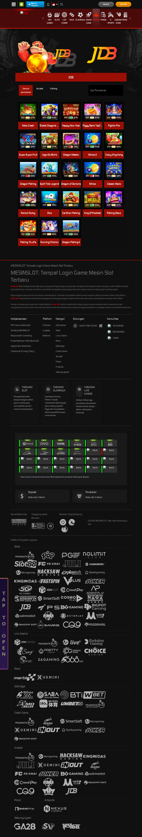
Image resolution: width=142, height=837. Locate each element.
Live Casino (64, 21)
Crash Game (89, 21)
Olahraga (80, 20)
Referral (46, 335)
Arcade (96, 20)
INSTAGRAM (118, 331)
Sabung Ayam (118, 21)
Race (72, 20)
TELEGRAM (118, 325)
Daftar (123, 4)
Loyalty (46, 330)
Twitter (116, 337)
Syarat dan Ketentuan (21, 346)
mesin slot (56, 304)
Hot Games (50, 21)
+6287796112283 (88, 325)
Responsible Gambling (21, 335)
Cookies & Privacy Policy (22, 351)
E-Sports (111, 21)
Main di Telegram (34, 4)
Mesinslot (14, 286)
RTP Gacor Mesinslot (20, 325)
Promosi (126, 20)
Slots (57, 20)
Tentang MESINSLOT (20, 330)
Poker (103, 20)
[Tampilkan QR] (101, 326)
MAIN (29, 112)
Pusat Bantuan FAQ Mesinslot (25, 340)
